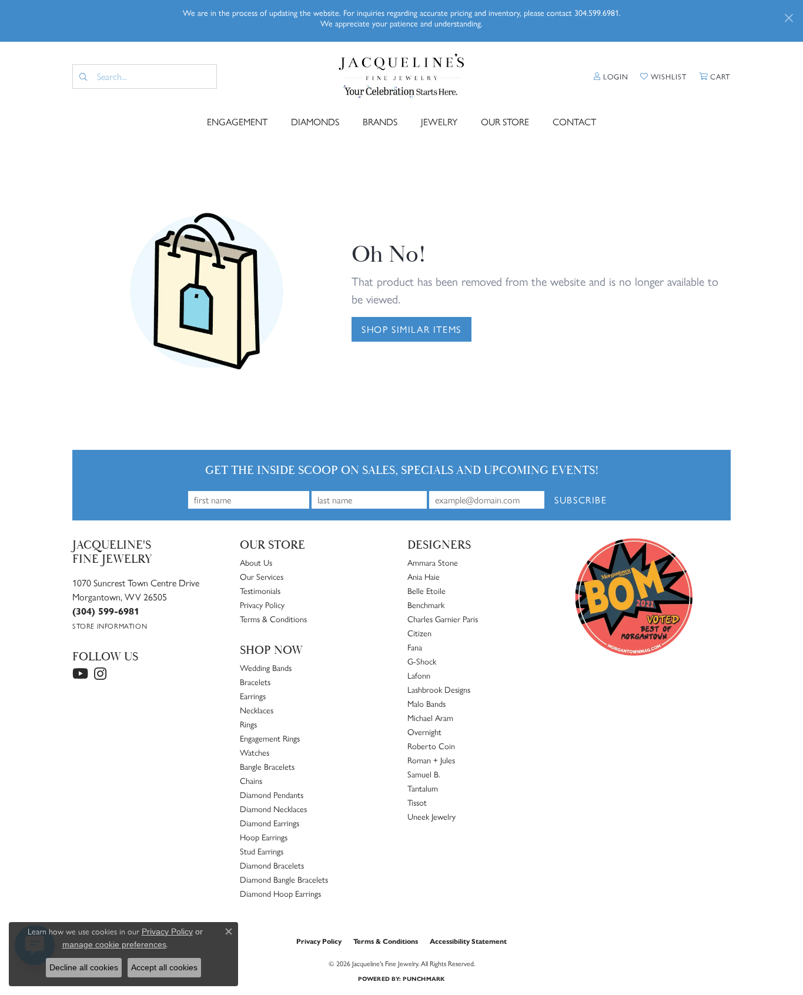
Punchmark (423, 978)
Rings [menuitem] (248, 724)
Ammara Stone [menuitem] (432, 562)
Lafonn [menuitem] (418, 675)
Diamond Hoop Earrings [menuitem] (280, 893)
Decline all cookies (83, 967)
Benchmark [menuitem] (425, 604)
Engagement (237, 121)
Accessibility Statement (468, 941)
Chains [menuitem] (251, 780)
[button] (611, 76)
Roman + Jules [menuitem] (431, 760)
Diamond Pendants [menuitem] (271, 794)
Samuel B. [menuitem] (423, 774)
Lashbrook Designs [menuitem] (438, 689)
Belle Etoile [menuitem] (426, 590)
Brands (380, 121)
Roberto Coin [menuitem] (431, 746)
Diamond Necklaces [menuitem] (273, 808)
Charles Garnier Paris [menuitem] (442, 619)
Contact (574, 121)
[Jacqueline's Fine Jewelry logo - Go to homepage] (401, 76)
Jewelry (439, 121)
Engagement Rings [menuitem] (270, 738)
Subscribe (580, 499)
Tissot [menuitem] (417, 802)
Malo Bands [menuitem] (426, 703)
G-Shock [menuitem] (421, 661)
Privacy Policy (262, 604)
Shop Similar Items (411, 329)
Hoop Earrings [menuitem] (263, 837)
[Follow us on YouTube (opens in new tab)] (80, 674)
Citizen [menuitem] (419, 633)
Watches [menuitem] (254, 752)
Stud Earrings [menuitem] (261, 851)
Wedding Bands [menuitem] (266, 667)
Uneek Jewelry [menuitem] (431, 816)
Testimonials (260, 590)
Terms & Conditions (273, 619)
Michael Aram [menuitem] (430, 717)
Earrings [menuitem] (253, 696)
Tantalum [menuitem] (422, 788)
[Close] (788, 18)
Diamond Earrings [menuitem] (269, 823)
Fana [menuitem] (414, 647)
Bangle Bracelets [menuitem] (267, 766)
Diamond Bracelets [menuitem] (272, 865)
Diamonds (315, 121)
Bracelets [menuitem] (255, 681)
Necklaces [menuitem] (256, 710)
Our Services (261, 576)
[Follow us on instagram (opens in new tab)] (100, 674)
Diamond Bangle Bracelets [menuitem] (284, 879)
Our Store (505, 121)
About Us (256, 562)
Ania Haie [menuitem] (423, 576)
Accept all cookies (164, 967)
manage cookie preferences (114, 944)
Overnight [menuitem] (424, 731)
